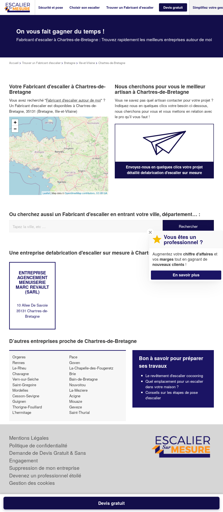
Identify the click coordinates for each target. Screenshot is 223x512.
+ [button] (15, 122)
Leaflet (46, 193)
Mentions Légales (29, 437)
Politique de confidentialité (38, 445)
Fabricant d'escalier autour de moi (73, 100)
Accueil (14, 63)
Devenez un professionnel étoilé (45, 475)
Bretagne (69, 63)
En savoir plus (186, 275)
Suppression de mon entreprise (44, 467)
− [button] (15, 129)
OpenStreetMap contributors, (80, 193)
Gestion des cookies (32, 482)
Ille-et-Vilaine (87, 63)
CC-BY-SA (101, 193)
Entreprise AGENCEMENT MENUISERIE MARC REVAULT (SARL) (32, 282)
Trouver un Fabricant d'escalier (41, 63)
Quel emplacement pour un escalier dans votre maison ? (174, 383)
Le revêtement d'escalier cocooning (174, 375)
